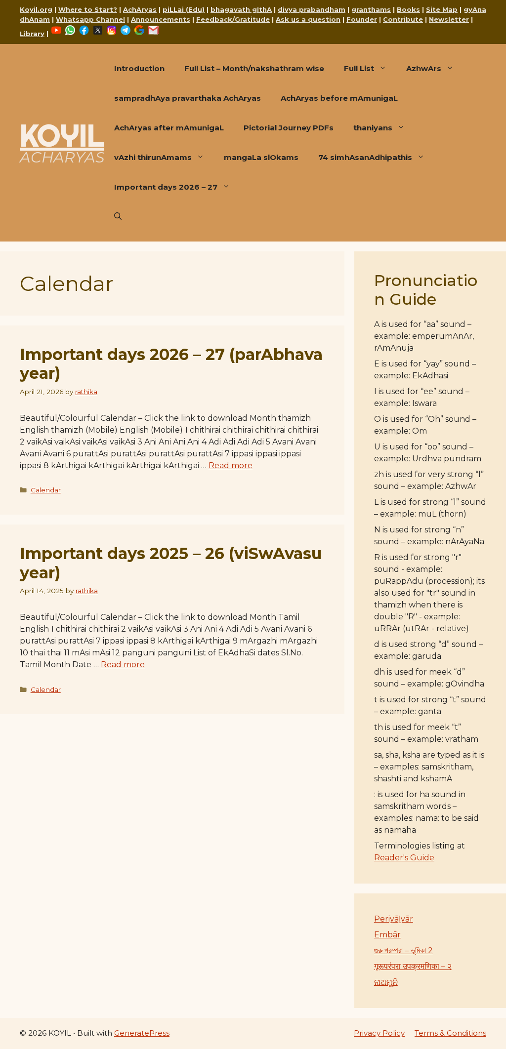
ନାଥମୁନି (386, 982)
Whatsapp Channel (90, 19)
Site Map (442, 9)
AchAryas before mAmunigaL (339, 98)
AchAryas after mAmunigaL (169, 127)
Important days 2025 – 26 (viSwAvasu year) (171, 563)
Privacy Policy (379, 1033)
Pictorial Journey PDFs (289, 127)
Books (408, 9)
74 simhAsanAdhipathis (365, 157)
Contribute (403, 19)
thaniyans (372, 127)
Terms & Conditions (450, 1033)
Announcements (160, 19)
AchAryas (140, 9)
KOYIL (62, 135)
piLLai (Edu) (184, 9)
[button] (117, 217)
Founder (361, 19)
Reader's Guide (404, 857)
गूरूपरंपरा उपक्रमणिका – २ (413, 966)
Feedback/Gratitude (233, 19)
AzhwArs (423, 68)
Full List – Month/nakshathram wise (254, 68)
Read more (231, 465)
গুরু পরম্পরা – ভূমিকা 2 (403, 950)
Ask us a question (308, 19)
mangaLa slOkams (261, 157)
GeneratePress (141, 1033)
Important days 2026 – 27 (165, 187)
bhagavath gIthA (241, 9)
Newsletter (449, 19)
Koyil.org (36, 9)
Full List (359, 68)
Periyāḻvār (393, 919)
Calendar (46, 490)
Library (32, 34)
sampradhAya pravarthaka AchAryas (187, 98)
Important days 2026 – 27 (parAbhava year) (171, 364)
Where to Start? (87, 9)
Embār (387, 934)
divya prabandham (311, 9)
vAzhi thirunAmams (153, 157)
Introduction (139, 68)
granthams (371, 9)
